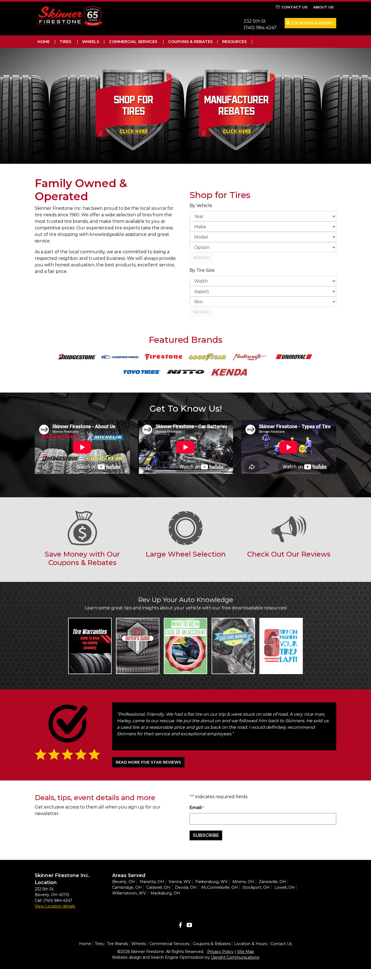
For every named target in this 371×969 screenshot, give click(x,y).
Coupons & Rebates (190, 41)
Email (197, 807)
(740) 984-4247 (260, 27)
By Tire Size (202, 270)
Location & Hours (312, 23)
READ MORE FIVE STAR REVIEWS (148, 762)
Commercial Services (133, 41)
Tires (65, 41)
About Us (323, 7)
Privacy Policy (220, 951)
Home (43, 41)
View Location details (55, 906)
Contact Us (294, 7)
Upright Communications (235, 957)
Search (201, 257)
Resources (234, 41)
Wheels (90, 41)
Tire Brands (117, 943)
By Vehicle (201, 205)
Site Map (245, 951)
